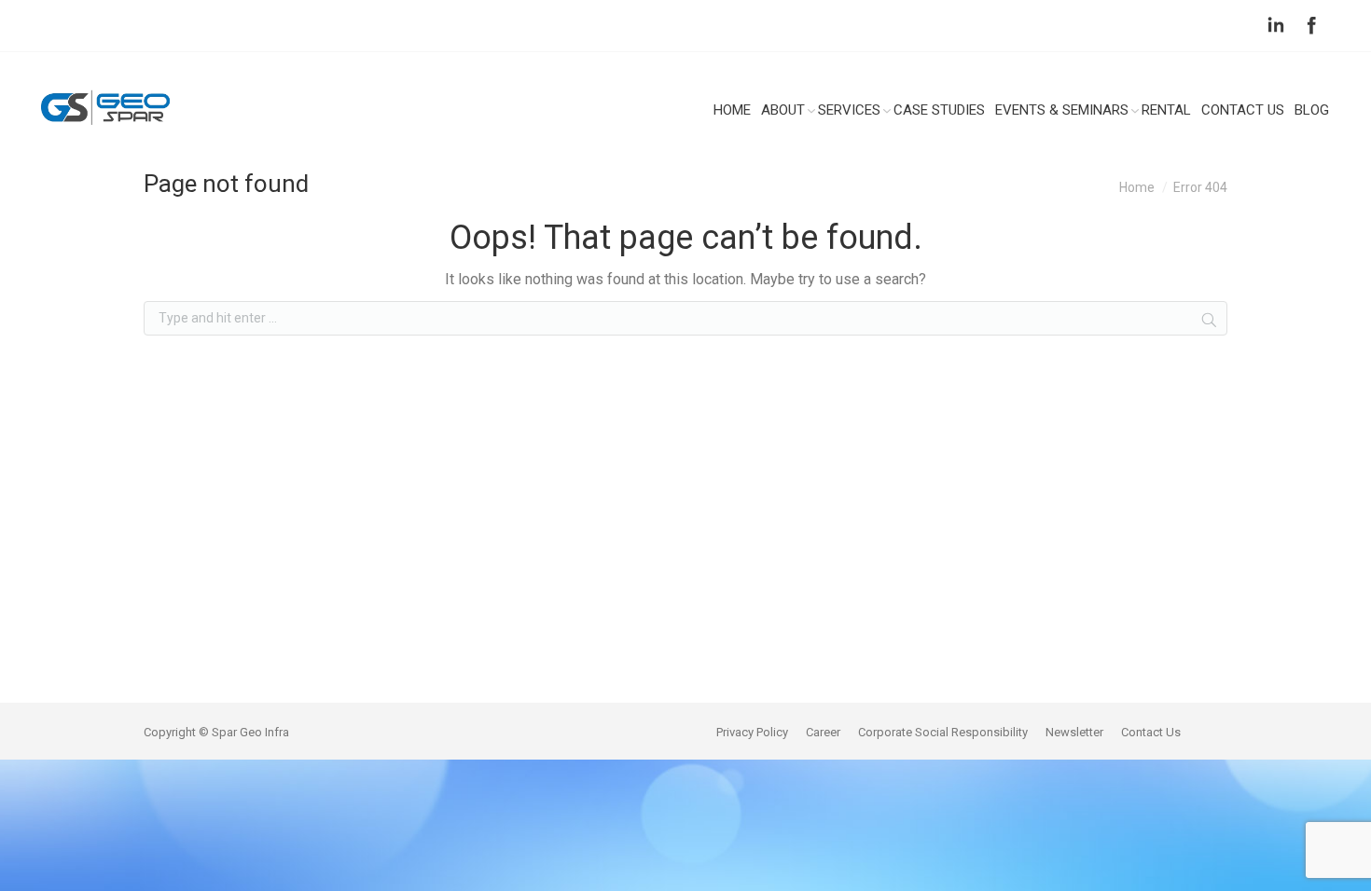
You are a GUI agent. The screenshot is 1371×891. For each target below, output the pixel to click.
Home (1137, 187)
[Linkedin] (1275, 25)
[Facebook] (1311, 25)
